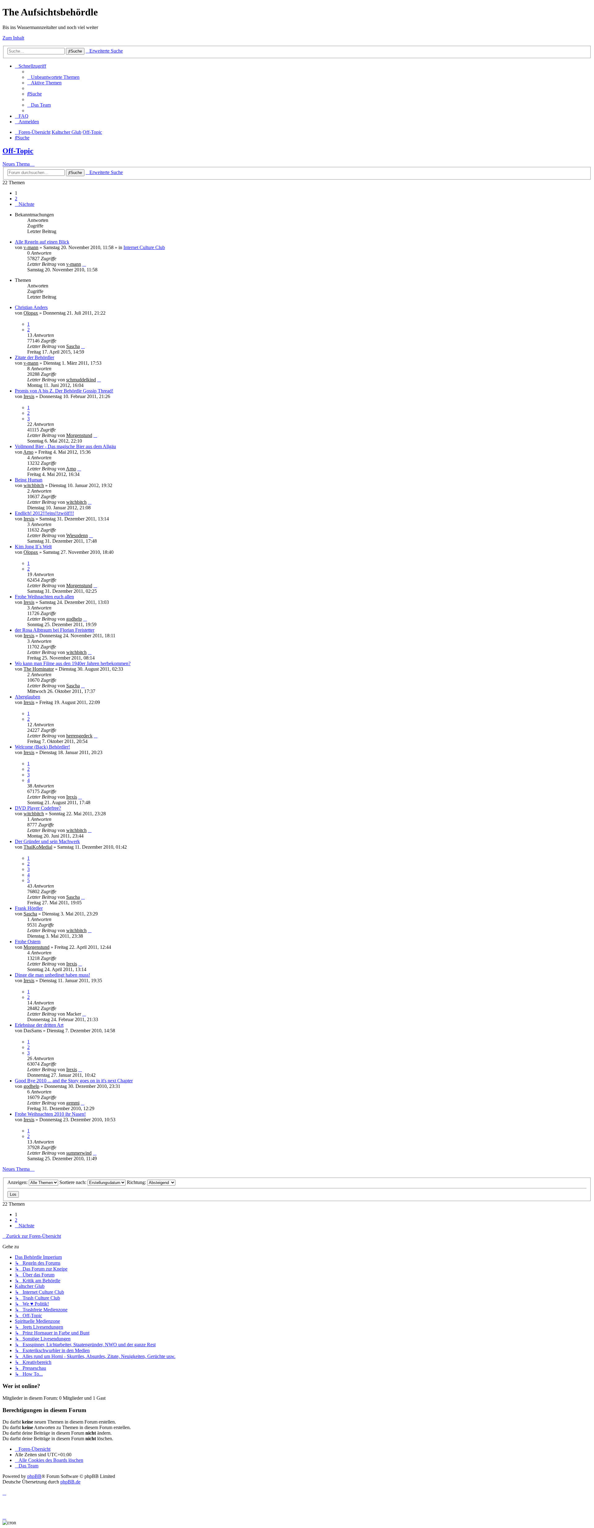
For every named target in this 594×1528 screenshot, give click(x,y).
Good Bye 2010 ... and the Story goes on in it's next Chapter (74, 1080)
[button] (24, 204)
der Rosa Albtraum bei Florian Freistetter (54, 630)
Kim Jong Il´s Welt (33, 546)
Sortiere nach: (73, 1182)
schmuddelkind (81, 379)
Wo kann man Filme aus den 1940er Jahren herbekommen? (73, 663)
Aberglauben (27, 696)
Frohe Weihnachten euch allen (44, 596)
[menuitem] (53, 77)
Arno (28, 452)
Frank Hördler (29, 908)
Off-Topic (17, 151)
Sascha (73, 346)
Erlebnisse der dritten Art (39, 1025)
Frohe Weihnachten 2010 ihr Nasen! (50, 1114)
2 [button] (16, 198)
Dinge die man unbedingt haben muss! (52, 975)
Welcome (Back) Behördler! (42, 746)
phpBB (34, 1476)
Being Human (28, 479)
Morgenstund (79, 435)
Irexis (29, 396)
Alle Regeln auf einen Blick (42, 241)
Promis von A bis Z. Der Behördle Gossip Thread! (64, 390)
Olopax (31, 313)
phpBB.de (70, 1481)
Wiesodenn (77, 535)
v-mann (31, 247)
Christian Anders (31, 307)
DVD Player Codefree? (38, 808)
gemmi (73, 1103)
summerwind (79, 1153)
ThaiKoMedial (38, 847)
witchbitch (34, 485)
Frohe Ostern (28, 941)
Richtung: (137, 1182)
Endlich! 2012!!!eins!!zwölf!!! (44, 513)
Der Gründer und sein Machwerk (47, 841)
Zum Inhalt (13, 37)
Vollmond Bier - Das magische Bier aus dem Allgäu (65, 446)
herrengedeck (79, 735)
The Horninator (39, 669)
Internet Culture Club (144, 247)
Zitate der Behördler (34, 357)
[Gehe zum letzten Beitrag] (84, 264)
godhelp (74, 619)
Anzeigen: (18, 1182)
